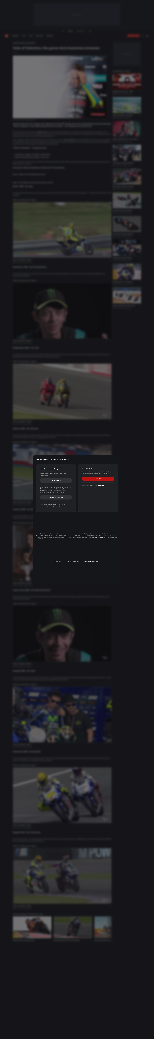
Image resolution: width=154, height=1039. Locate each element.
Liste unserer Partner (97, 537)
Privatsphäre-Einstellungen (91, 561)
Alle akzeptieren (56, 480)
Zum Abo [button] (98, 478)
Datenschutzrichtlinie (73, 561)
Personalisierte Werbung (56, 497)
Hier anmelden (99, 485)
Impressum (58, 561)
